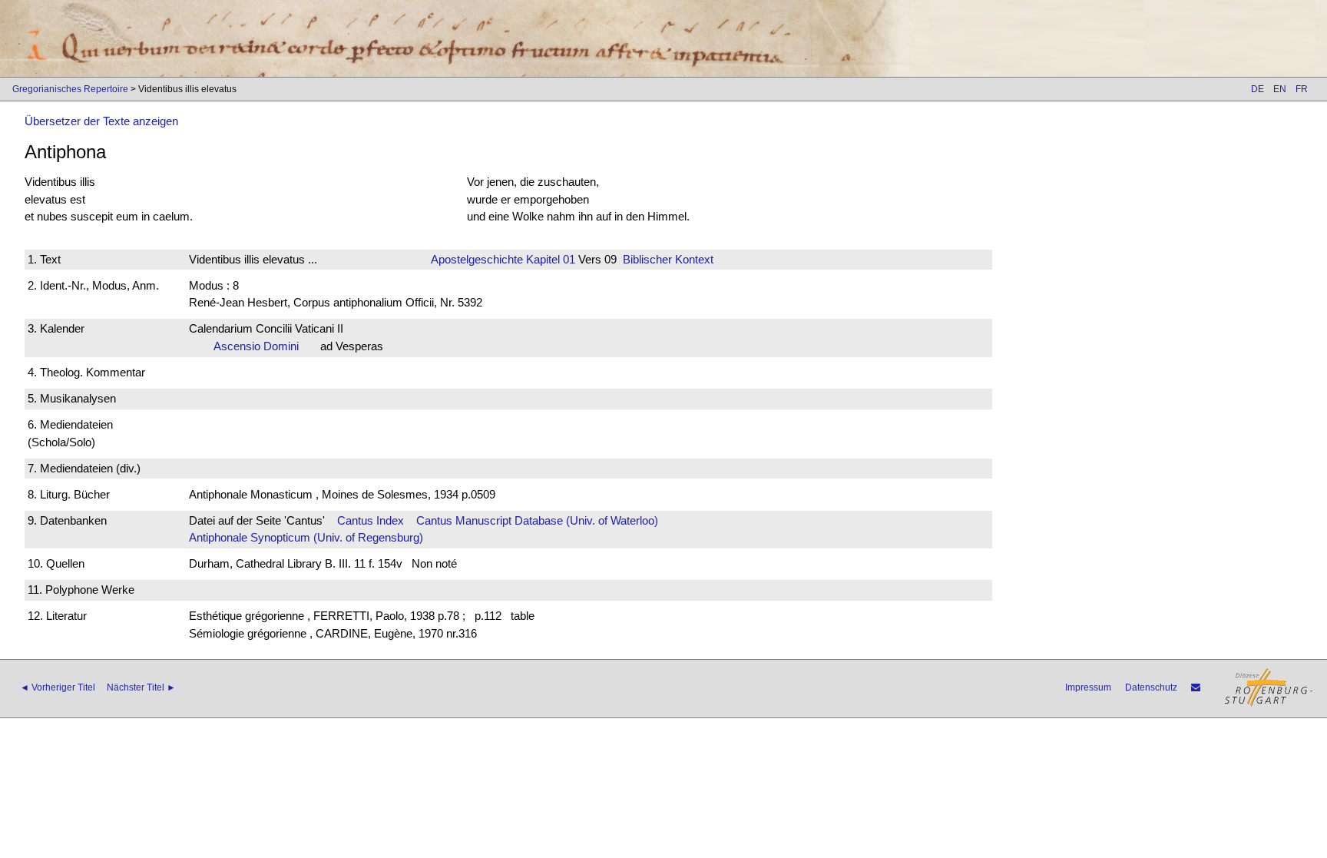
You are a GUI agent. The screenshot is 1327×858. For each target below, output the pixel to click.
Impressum (1088, 687)
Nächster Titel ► (141, 687)
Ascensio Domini (260, 346)
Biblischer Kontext (668, 259)
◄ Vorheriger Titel (57, 687)
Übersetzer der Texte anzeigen (101, 121)
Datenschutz (1151, 687)
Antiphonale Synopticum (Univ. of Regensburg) (306, 537)
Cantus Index (370, 520)
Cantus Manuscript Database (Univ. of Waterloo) (537, 520)
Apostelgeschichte (477, 259)
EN (1279, 89)
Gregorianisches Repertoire (70, 89)
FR (1302, 89)
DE (1257, 89)
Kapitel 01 (549, 259)
